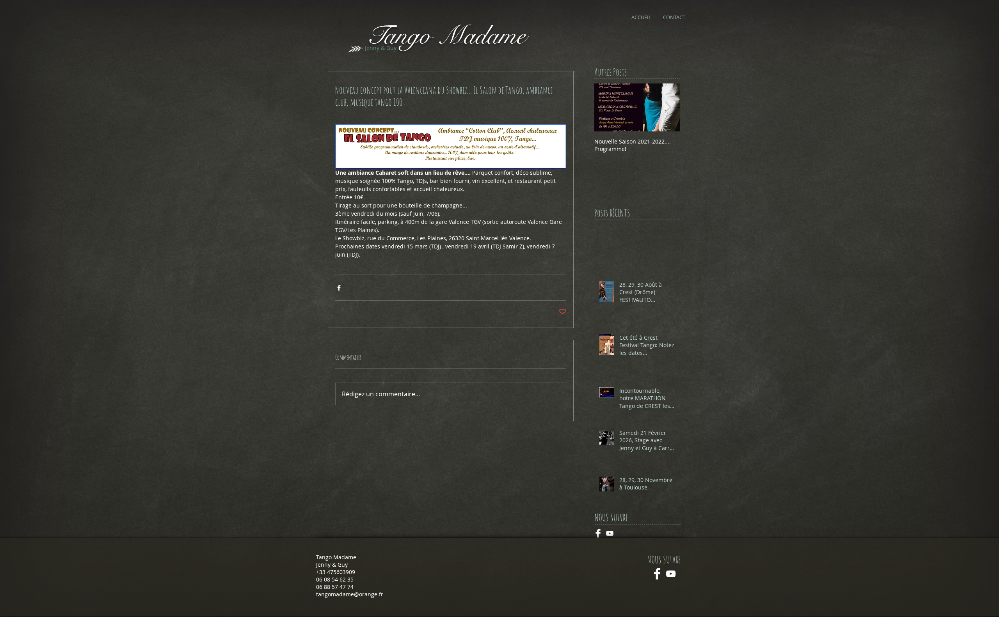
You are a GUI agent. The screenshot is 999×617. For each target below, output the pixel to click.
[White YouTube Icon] (671, 574)
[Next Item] (667, 107)
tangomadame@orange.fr (349, 594)
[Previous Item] (606, 107)
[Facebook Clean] (657, 574)
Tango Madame (445, 35)
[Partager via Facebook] (339, 287)
